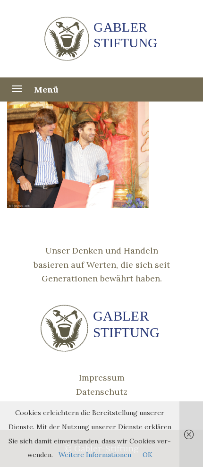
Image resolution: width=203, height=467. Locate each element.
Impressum (102, 377)
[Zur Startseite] (102, 38)
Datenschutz (101, 391)
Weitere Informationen (95, 454)
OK (147, 454)
